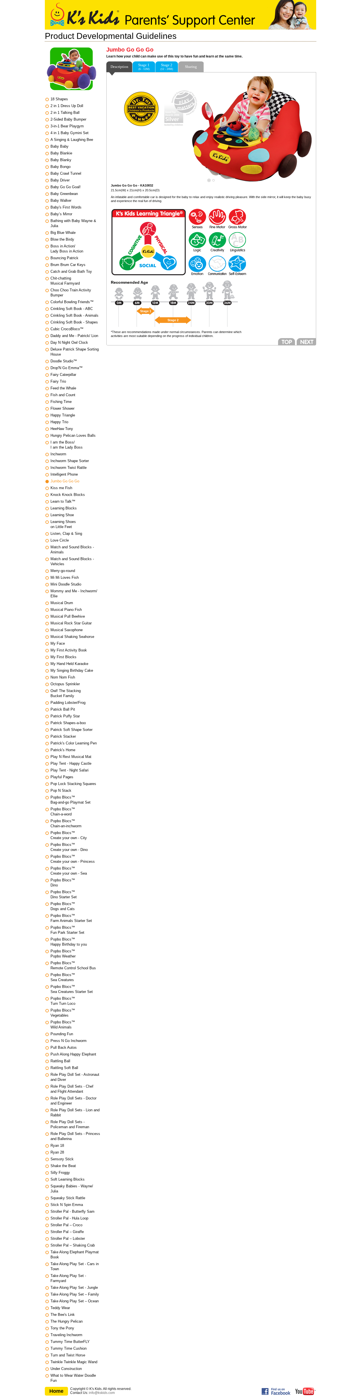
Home (56, 1391)
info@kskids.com (102, 1393)
